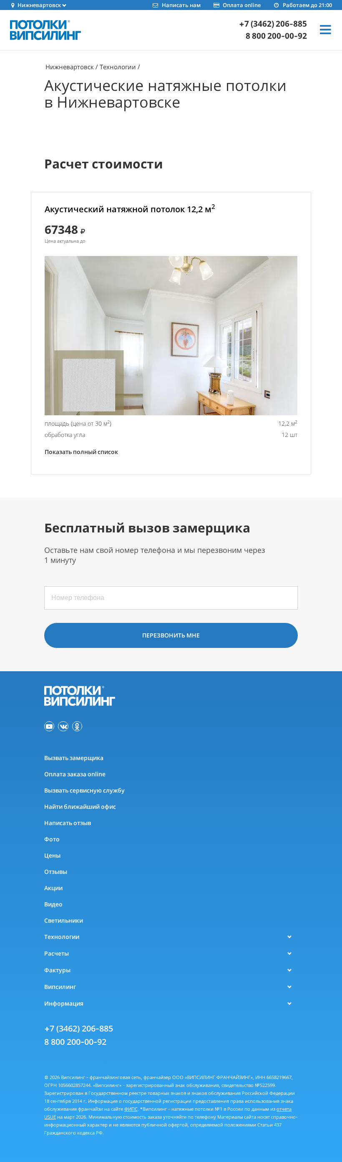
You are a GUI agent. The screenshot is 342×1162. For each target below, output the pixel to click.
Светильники (63, 920)
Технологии (118, 67)
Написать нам (181, 5)
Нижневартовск (69, 67)
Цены (52, 855)
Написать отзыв (67, 823)
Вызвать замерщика (73, 758)
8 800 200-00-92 (276, 36)
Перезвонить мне (171, 635)
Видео (53, 904)
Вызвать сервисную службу (84, 790)
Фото (52, 839)
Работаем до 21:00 (307, 5)
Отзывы (55, 872)
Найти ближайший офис (80, 807)
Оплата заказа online (75, 774)
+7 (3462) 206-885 (273, 24)
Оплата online (242, 5)
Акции (53, 888)
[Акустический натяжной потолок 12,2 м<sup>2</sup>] (171, 335)
